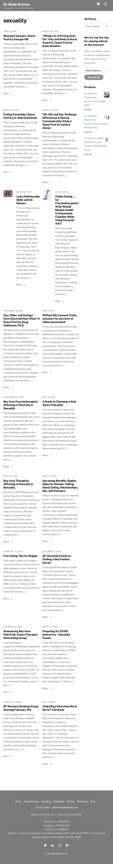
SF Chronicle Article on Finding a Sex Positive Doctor (56, 559)
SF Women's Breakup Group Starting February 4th (20, 708)
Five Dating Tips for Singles (20, 555)
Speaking (46, 801)
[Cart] (98, 4)
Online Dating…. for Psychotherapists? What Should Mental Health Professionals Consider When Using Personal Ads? (67, 210)
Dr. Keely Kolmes (55, 854)
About (18, 801)
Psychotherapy (31, 801)
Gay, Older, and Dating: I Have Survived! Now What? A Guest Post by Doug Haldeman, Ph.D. (21, 320)
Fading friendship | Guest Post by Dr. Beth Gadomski (20, 116)
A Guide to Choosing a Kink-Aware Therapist (59, 403)
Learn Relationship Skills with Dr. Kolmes (28, 200)
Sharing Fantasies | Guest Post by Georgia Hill (19, 37)
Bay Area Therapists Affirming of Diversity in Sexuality (18, 484)
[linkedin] (52, 845)
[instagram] (60, 845)
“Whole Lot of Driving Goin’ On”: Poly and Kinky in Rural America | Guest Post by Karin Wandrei (59, 41)
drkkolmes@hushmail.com (65, 807)
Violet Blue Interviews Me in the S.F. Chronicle (59, 708)
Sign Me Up (94, 77)
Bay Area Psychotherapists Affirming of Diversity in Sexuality (20, 405)
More (6, 93)
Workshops (82, 801)
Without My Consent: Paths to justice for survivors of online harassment (59, 319)
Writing (70, 801)
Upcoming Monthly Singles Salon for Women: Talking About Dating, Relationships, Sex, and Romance (60, 485)
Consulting (59, 801)
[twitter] (45, 845)
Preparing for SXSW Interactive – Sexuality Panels (56, 635)
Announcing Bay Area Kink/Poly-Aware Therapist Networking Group (20, 635)
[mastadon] (67, 845)
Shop (93, 801)
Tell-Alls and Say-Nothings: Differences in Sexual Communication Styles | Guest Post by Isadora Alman (59, 121)
